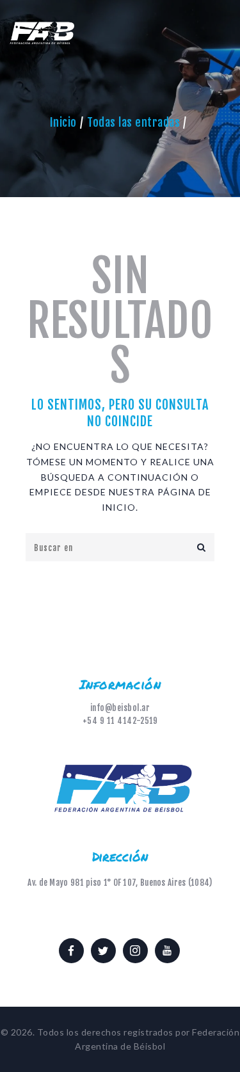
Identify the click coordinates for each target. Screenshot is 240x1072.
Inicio (63, 122)
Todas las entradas (133, 122)
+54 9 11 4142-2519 (120, 721)
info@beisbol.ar (120, 708)
